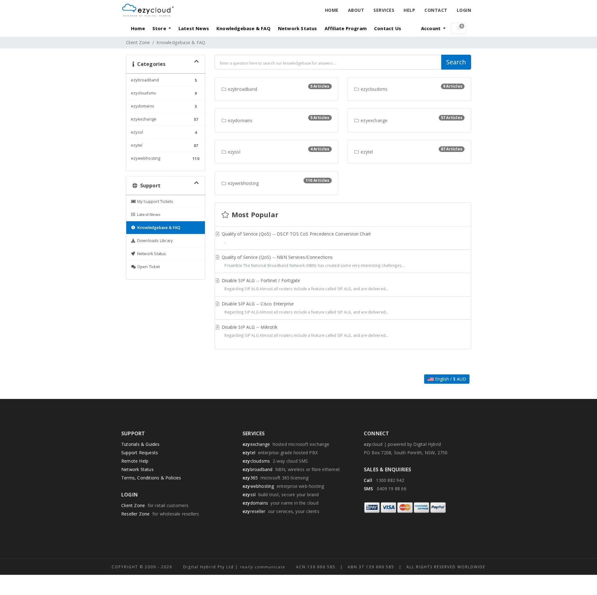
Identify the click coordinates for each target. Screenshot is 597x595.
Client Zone (138, 42)
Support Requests (139, 452)
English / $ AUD (450, 379)
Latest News (193, 28)
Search (456, 62)
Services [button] (383, 10)
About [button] (356, 10)
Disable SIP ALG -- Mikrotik (304, 331)
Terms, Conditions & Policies (151, 478)
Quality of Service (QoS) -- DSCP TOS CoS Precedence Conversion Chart (295, 238)
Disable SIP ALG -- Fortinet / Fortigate (304, 284)
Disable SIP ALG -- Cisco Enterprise (304, 307)
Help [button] (409, 10)
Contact (435, 10)
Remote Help (134, 461)
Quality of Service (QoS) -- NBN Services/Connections (312, 261)
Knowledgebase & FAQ (243, 28)
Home (332, 10)
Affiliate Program (346, 28)
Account (431, 28)
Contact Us (387, 28)
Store (159, 28)
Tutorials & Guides (140, 444)
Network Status (297, 28)
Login (464, 10)
